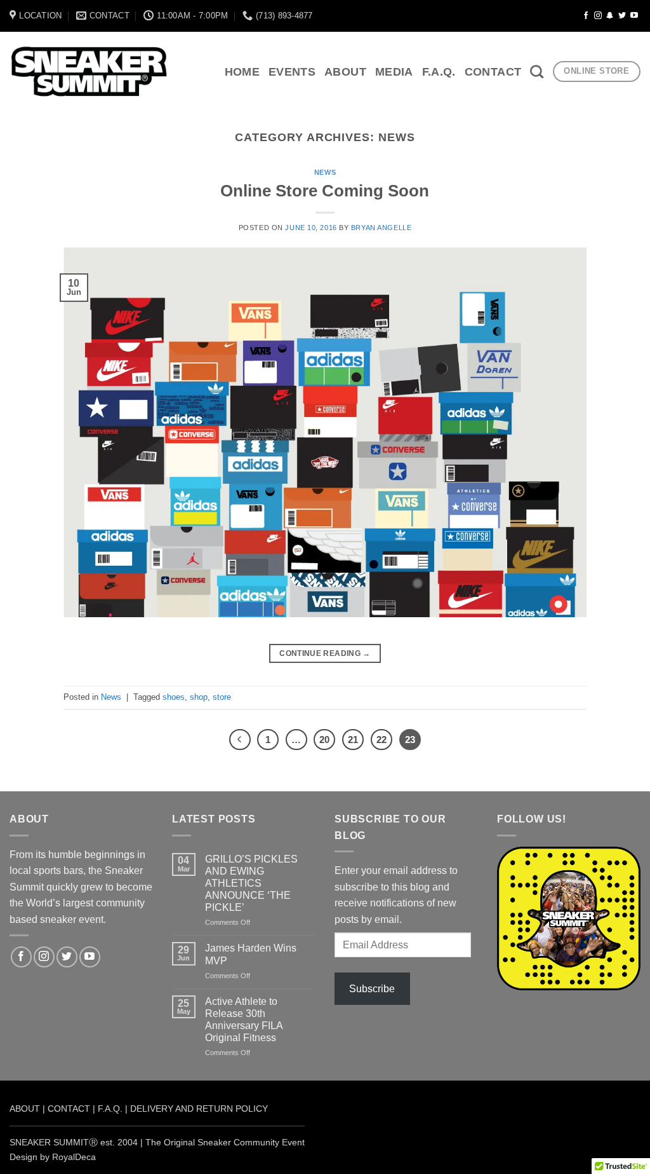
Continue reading (325, 653)
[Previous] (240, 740)
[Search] (536, 71)
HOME (242, 71)
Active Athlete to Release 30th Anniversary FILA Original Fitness (243, 1020)
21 (353, 739)
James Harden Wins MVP (250, 954)
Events (292, 71)
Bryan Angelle (381, 227)
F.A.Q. (439, 71)
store (222, 697)
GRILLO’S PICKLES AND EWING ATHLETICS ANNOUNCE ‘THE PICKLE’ (251, 883)
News (325, 172)
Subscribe (372, 988)
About (345, 71)
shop (199, 697)
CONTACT (69, 1108)
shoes (173, 697)
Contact (493, 71)
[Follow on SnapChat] (610, 15)
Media (394, 71)
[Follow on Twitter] (622, 15)
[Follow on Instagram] (598, 15)
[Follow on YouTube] (634, 15)
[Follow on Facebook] (586, 15)
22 (381, 739)
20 (324, 739)
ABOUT (25, 1108)
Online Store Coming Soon (324, 191)
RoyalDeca (74, 1157)
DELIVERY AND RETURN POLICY (199, 1108)
